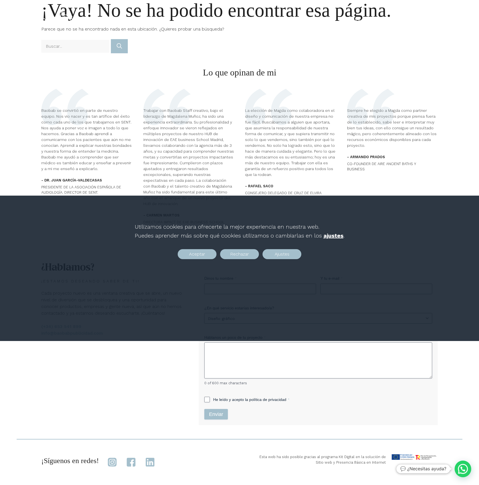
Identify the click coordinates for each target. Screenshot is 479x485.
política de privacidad (267, 399)
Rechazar (239, 254)
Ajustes (282, 254)
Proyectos (314, 19)
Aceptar (197, 254)
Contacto (420, 19)
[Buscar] (119, 46)
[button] (463, 469)
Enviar (216, 414)
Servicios (349, 19)
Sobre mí (388, 19)
